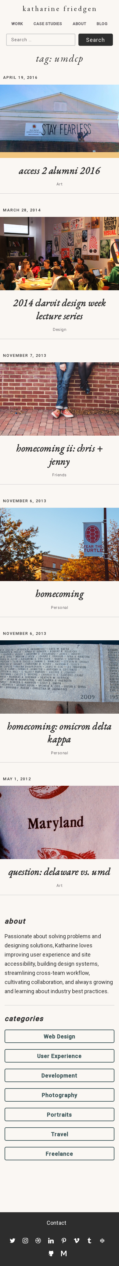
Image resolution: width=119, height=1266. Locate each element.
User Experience (59, 1056)
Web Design (59, 1036)
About (79, 23)
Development (59, 1075)
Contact (56, 1223)
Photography (60, 1095)
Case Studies (48, 23)
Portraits (59, 1114)
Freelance (59, 1154)
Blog (102, 23)
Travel (59, 1134)
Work (17, 23)
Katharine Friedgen (60, 8)
